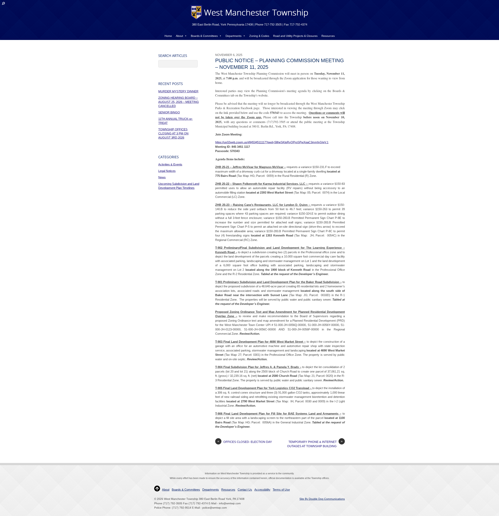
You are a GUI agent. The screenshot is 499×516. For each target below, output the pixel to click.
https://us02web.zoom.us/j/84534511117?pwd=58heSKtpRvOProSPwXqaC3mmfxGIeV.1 (271, 142)
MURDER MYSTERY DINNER (178, 91)
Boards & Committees (204, 35)
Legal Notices (167, 171)
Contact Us (249, 43)
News (162, 177)
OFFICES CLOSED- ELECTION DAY (244, 441)
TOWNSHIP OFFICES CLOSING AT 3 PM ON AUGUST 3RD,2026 (173, 133)
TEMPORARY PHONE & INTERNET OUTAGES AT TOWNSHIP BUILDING (315, 444)
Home (168, 35)
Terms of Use (281, 489)
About (179, 35)
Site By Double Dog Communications (322, 498)
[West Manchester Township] (248, 20)
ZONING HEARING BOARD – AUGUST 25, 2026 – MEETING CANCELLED (178, 102)
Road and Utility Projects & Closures (295, 35)
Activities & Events (170, 164)
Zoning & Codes (259, 35)
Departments (234, 35)
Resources (328, 35)
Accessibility (262, 489)
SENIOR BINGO (169, 112)
